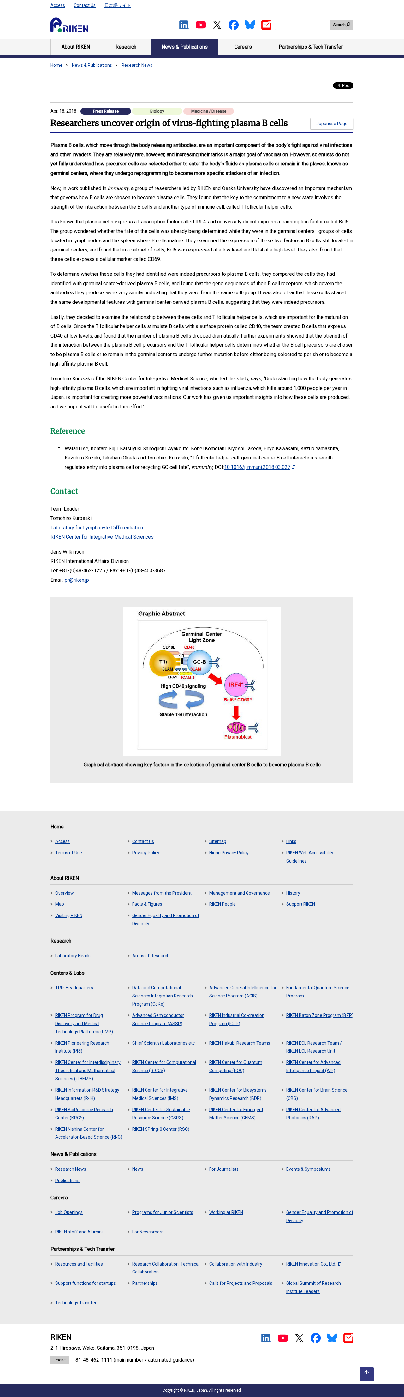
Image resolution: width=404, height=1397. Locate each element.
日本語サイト (117, 5)
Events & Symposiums (308, 1169)
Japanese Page (332, 123)
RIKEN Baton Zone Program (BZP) (320, 1015)
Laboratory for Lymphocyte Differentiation (96, 528)
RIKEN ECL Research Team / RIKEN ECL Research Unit (314, 1047)
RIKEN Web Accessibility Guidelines (309, 856)
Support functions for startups (85, 1283)
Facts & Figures (147, 904)
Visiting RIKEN (68, 915)
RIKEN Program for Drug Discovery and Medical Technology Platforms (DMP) (84, 1023)
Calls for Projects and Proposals (240, 1283)
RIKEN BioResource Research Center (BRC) (84, 1113)
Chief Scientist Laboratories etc (163, 1043)
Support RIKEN (300, 904)
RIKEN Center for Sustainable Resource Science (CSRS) (161, 1113)
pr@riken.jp (77, 580)
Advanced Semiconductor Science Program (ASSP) (158, 1019)
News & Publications (92, 65)
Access (57, 5)
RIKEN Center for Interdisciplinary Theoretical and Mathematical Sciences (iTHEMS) (88, 1070)
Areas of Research (150, 955)
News (137, 1169)
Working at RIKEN (226, 1212)
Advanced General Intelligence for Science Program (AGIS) (242, 991)
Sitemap (217, 841)
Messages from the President (162, 893)
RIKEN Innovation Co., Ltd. (311, 1264)
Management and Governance (239, 893)
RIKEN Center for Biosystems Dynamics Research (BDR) (238, 1094)
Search (339, 25)
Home (56, 65)
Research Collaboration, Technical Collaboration (165, 1268)
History (293, 893)
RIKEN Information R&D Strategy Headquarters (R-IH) (87, 1094)
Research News (137, 65)
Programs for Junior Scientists (162, 1212)
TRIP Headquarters (74, 987)
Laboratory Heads (73, 955)
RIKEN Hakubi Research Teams (239, 1043)
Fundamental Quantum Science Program (317, 991)
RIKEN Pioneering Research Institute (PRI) (82, 1047)
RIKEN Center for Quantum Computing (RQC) (235, 1066)
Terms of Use (68, 852)
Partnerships (145, 1283)
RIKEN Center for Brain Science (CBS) (317, 1094)
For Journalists (224, 1169)
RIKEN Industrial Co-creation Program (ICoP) (236, 1019)
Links (291, 841)
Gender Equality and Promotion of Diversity (165, 919)
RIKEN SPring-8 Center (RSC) (160, 1129)
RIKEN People (222, 904)
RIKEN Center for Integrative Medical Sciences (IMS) (160, 1094)
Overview (64, 893)
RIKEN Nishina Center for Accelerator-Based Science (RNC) (88, 1133)
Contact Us (85, 5)
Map (59, 904)
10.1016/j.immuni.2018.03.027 (257, 467)
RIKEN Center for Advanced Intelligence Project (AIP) (313, 1066)
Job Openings (69, 1212)
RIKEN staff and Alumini (79, 1231)
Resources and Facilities (79, 1264)
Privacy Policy (145, 852)
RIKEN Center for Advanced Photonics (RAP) (313, 1113)
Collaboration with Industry (235, 1264)
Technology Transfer (76, 1302)
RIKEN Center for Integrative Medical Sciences (102, 537)
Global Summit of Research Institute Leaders (313, 1287)
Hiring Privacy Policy (229, 852)
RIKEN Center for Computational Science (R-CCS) (164, 1066)
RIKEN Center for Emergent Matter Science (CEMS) (236, 1113)
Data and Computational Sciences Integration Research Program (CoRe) (162, 996)
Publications (67, 1180)
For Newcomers (147, 1231)
